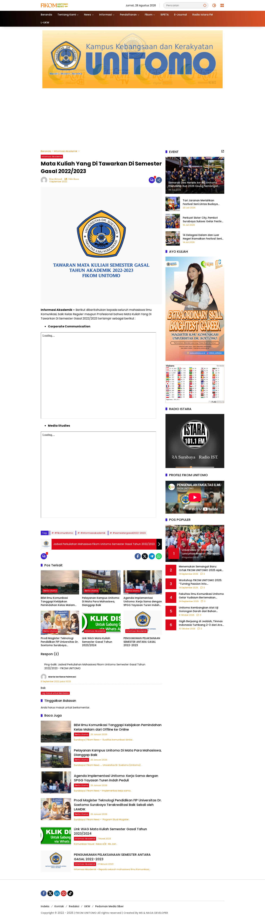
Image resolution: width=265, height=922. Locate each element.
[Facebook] (138, 556)
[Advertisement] (132, 117)
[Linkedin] (57, 893)
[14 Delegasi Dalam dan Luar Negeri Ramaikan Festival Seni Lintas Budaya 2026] (172, 238)
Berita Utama (50, 590)
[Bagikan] (159, 180)
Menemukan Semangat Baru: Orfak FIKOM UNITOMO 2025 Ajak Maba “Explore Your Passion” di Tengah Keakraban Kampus (200, 568)
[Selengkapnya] (222, 151)
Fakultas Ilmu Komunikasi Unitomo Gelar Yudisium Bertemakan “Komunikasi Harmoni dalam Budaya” (201, 595)
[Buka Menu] (222, 5)
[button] (204, 5)
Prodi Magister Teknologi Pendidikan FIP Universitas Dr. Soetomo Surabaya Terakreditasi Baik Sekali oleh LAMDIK (60, 642)
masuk (60, 707)
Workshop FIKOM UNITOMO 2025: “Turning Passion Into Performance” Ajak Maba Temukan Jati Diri (200, 582)
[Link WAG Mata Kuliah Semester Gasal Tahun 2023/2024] (101, 623)
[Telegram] (152, 556)
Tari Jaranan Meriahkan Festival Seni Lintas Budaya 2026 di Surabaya (200, 202)
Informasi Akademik (52, 156)
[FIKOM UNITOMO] (59, 5)
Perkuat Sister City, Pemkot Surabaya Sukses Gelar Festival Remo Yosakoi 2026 (203, 219)
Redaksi (74, 906)
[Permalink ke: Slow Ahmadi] (45, 180)
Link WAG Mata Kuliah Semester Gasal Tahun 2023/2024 (97, 642)
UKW (87, 906)
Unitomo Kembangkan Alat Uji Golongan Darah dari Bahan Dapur (198, 609)
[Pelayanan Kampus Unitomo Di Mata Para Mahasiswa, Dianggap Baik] (101, 582)
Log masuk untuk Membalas (55, 693)
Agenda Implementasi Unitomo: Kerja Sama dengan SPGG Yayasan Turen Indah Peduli (142, 601)
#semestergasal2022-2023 (129, 533)
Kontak (59, 906)
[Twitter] (145, 556)
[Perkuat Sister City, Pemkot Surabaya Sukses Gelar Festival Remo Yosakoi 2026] (172, 221)
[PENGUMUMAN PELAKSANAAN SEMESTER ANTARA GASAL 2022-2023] (142, 623)
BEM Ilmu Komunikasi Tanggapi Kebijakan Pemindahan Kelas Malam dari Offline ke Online (58, 601)
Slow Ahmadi (55, 179)
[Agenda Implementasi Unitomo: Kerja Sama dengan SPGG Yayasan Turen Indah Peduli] (142, 582)
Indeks (45, 906)
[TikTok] (70, 893)
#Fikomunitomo (63, 533)
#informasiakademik (92, 533)
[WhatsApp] (159, 556)
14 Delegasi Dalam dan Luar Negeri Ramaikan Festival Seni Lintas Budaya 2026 (202, 236)
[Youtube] (64, 893)
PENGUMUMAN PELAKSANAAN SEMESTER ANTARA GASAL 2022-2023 (141, 642)
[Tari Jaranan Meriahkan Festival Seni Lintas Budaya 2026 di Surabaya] (172, 204)
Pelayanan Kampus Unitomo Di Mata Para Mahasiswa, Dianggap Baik (100, 601)
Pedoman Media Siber (109, 906)
